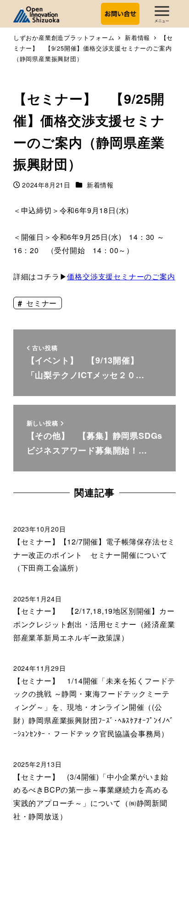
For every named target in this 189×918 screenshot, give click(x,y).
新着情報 (100, 184)
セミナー (40, 303)
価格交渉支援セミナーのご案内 (121, 276)
